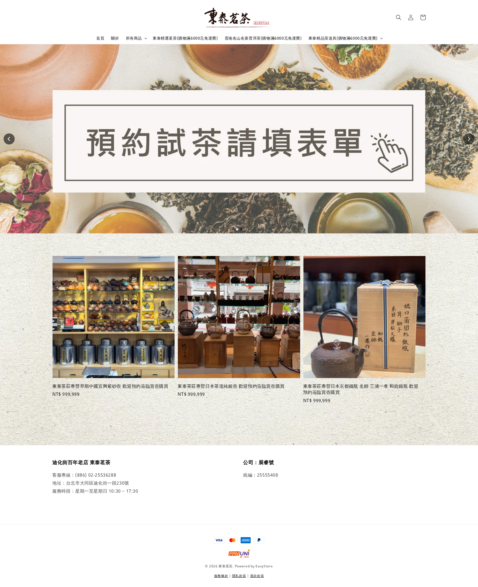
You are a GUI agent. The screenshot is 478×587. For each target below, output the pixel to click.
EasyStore (264, 566)
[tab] (237, 229)
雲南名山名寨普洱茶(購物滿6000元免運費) (263, 38)
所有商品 (134, 38)
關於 (115, 38)
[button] (399, 17)
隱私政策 (239, 575)
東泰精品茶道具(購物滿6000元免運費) (343, 38)
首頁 (100, 38)
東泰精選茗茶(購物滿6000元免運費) (185, 38)
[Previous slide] (9, 138)
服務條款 (221, 575)
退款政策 (257, 575)
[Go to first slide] (468, 138)
